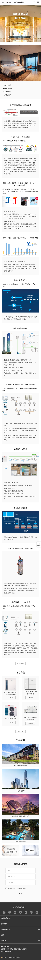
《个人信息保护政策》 (20, 888)
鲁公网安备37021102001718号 (11, 957)
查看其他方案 (20, 663)
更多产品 (20, 731)
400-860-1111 (20, 907)
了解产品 (11, 697)
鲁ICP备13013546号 (7, 952)
